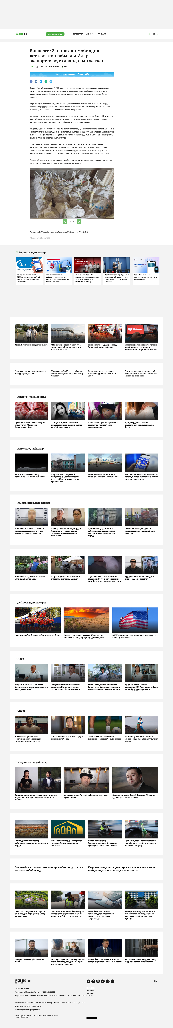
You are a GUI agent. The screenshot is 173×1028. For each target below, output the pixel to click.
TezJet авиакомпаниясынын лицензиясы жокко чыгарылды (103, 475)
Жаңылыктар (54, 34)
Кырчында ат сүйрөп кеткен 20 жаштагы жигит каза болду (66, 577)
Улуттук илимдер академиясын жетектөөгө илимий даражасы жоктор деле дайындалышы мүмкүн (140, 915)
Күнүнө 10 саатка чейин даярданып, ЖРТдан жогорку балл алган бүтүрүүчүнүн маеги (141, 687)
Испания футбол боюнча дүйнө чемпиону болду (37, 635)
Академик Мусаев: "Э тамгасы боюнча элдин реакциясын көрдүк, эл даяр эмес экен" (31, 687)
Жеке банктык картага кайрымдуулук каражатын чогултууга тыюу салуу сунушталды (101, 915)
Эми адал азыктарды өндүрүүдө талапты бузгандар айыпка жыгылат (66, 843)
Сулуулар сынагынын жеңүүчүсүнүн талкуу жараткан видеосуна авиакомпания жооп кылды (36, 797)
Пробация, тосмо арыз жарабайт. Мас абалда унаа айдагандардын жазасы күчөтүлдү (140, 843)
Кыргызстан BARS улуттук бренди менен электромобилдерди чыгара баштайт (67, 373)
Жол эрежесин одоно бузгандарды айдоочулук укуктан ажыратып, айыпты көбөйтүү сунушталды (67, 913)
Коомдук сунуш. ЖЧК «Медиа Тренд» (28, 1006)
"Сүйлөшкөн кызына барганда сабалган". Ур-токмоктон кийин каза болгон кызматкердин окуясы (104, 578)
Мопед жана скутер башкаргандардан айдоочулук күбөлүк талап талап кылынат (102, 843)
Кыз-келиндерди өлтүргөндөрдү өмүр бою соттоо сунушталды (140, 960)
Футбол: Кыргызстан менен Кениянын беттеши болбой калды (104, 737)
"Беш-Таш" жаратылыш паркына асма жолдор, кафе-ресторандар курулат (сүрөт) (30, 913)
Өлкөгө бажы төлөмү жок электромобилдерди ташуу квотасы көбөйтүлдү (49, 869)
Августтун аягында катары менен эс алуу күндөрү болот (30, 372)
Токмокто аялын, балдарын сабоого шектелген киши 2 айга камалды (140, 530)
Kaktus (64, 66)
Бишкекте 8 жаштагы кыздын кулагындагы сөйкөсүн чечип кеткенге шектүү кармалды (29, 530)
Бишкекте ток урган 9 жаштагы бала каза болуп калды (30, 577)
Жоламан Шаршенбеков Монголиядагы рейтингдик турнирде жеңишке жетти (28, 738)
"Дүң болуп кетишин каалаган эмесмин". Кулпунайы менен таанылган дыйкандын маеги (65, 687)
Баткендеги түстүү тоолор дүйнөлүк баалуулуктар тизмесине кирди (31, 843)
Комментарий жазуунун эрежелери (27, 1010)
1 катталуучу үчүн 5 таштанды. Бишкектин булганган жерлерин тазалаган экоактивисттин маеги (104, 687)
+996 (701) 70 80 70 (79, 995)
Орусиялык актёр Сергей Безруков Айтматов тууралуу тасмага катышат (133, 796)
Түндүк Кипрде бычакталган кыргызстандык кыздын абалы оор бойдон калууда (66, 424)
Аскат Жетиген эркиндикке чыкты (31, 345)
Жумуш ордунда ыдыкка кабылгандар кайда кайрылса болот (139, 424)
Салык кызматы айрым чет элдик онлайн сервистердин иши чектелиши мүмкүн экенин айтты (141, 347)
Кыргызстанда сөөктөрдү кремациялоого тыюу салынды (30, 475)
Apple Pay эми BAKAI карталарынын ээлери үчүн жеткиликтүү (145, 277)
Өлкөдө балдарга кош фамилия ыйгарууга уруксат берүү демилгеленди (103, 424)
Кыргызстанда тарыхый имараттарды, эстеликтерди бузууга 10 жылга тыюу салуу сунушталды (65, 478)
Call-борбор (90, 34)
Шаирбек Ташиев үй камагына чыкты (29, 960)
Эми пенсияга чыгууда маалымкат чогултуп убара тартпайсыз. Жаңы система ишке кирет (141, 476)
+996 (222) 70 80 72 (65, 995)
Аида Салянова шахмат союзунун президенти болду (67, 737)
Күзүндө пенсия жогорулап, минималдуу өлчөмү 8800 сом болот (102, 373)
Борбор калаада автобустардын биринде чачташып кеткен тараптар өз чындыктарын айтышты (66, 532)
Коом (31, 66)
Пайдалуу (102, 34)
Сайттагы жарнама (22, 988)
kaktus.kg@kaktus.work (32, 992)
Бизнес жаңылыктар (32, 252)
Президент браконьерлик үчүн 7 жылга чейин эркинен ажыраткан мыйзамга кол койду (141, 373)
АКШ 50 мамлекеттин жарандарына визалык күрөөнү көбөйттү (134, 636)
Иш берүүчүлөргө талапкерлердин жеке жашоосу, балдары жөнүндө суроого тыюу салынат (68, 961)
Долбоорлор (78, 34)
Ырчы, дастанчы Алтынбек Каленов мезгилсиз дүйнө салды (86, 796)
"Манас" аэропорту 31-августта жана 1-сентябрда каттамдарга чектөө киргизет (66, 347)
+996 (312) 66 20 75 (48, 992)
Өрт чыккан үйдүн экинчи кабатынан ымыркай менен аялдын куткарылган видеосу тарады (102, 532)
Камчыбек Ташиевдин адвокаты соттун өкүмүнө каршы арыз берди (105, 960)
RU (155, 980)
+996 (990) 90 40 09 (36, 995)
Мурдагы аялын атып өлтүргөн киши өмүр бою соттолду (139, 577)
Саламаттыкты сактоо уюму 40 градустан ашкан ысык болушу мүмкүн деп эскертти (84, 636)
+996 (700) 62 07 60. (82, 232)
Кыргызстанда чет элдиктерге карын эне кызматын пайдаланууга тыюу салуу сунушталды (121, 869)
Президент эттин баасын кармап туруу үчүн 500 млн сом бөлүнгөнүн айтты (30, 424)
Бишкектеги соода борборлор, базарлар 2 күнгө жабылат (102, 346)
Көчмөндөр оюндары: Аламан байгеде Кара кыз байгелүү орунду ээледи (141, 738)
